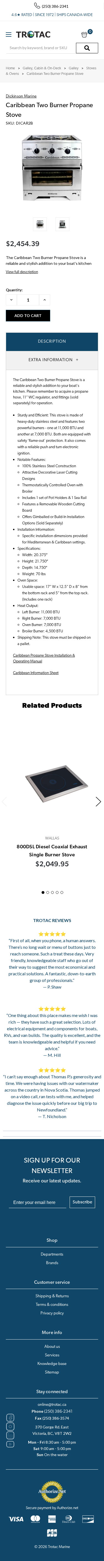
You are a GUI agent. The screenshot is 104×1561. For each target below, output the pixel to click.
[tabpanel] (52, 800)
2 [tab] (47, 892)
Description (52, 342)
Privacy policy (52, 1313)
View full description (22, 272)
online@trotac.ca (52, 1405)
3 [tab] (52, 892)
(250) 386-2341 (58, 1412)
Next (98, 801)
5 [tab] (61, 892)
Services (52, 1355)
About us (52, 1347)
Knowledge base (52, 1364)
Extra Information (51, 360)
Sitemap (52, 1372)
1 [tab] (43, 892)
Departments (52, 1255)
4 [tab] (57, 892)
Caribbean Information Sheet (36, 673)
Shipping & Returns (52, 1296)
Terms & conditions (52, 1305)
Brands (52, 1263)
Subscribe (82, 1202)
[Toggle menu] (8, 34)
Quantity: (14, 290)
